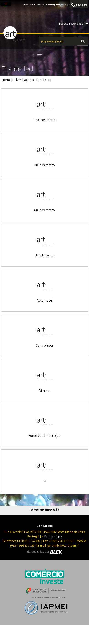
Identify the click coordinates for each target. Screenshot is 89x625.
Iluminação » (24, 80)
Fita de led (43, 80)
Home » (7, 80)
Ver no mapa (53, 536)
